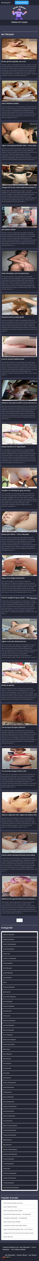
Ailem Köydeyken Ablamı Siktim (13, 1210)
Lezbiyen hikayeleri (8, 1006)
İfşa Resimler (7, 992)
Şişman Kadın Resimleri (10, 1125)
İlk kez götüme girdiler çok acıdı (13, 1203)
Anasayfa (5, 2)
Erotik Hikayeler (7, 968)
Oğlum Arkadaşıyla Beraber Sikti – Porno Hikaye (18, 1229)
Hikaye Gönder (21, 2)
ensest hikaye (22, 1255)
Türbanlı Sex (6, 1168)
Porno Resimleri (7, 1121)
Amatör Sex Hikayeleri (9, 944)
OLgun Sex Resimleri (9, 1116)
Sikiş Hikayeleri (7, 1140)
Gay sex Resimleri (8, 1097)
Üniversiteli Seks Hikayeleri (11, 1187)
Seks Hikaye (6, 1049)
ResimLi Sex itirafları (9, 1044)
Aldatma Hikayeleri (8, 934)
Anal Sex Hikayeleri (8, 949)
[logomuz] (19, 13)
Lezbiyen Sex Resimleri (10, 1106)
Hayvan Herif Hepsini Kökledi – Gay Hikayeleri (17, 1214)
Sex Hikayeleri (7, 1063)
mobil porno (6, 1016)
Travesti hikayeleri (8, 1163)
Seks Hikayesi (7, 1059)
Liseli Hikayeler (7, 1011)
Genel (5, 982)
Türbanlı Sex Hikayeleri (9, 1173)
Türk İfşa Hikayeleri (8, 1183)
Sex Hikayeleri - (11, 1255)
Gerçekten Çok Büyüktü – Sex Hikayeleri (15, 1218)
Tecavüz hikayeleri (8, 1159)
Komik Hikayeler (7, 1001)
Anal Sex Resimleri (8, 1087)
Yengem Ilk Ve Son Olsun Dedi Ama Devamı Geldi (18, 1233)
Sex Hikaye (32, 1255)
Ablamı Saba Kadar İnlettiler (12, 1222)
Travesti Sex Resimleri (9, 1130)
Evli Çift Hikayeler (8, 973)
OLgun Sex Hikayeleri (9, 1020)
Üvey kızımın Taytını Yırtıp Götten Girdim (15, 1225)
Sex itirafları (6, 1073)
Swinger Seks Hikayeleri (10, 1149)
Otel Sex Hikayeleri (8, 1030)
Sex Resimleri (7, 1078)
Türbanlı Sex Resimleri (9, 1135)
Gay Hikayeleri (7, 977)
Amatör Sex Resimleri (9, 1082)
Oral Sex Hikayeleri (8, 1025)
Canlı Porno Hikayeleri (9, 958)
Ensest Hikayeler (8, 963)
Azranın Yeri (6, 954)
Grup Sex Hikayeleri (9, 987)
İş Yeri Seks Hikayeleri (9, 996)
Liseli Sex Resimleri (8, 1111)
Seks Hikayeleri (7, 1054)
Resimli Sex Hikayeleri (9, 1039)
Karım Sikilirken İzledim (10, 1207)
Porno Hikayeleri (8, 1035)
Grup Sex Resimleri (8, 1101)
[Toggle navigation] (35, 2)
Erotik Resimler (7, 1092)
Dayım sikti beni (8, 1237)
